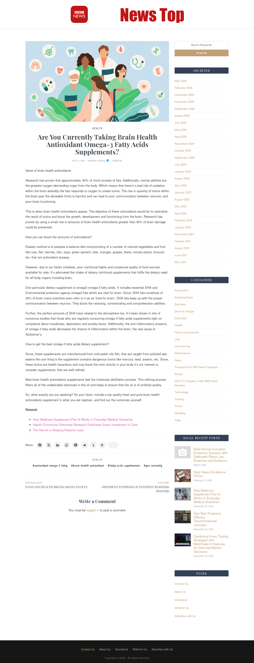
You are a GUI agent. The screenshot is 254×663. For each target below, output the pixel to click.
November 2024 (184, 143)
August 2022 (182, 199)
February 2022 (183, 220)
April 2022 (181, 213)
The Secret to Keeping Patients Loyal (58, 430)
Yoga (178, 420)
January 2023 (183, 192)
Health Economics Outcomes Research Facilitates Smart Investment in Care (85, 424)
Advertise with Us (185, 616)
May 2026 (181, 81)
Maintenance (182, 353)
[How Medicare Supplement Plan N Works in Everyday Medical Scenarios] (183, 493)
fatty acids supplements (125, 466)
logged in (92, 510)
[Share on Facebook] (39, 445)
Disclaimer (181, 600)
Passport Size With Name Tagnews (196, 367)
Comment (117, 161)
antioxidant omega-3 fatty (50, 466)
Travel (178, 406)
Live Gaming (182, 346)
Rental (178, 374)
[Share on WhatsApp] (66, 445)
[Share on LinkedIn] (57, 445)
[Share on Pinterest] (75, 445)
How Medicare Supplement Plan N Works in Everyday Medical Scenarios (83, 419)
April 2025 (181, 136)
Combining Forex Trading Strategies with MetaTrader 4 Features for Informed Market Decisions (211, 544)
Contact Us (181, 584)
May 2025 (181, 130)
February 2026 (183, 88)
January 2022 (183, 227)
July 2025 (180, 122)
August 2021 (182, 248)
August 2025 (182, 115)
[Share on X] (48, 445)
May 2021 (181, 262)
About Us (180, 592)
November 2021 (184, 234)
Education (181, 318)
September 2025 (185, 109)
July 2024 (180, 164)
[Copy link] (113, 445)
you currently (154, 466)
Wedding (180, 413)
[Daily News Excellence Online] (183, 475)
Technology (182, 392)
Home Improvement (187, 332)
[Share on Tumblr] (93, 445)
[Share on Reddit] (84, 445)
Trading (179, 399)
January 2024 (183, 171)
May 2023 (181, 185)
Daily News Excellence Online (210, 474)
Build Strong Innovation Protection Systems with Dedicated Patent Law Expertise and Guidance (210, 455)
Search (202, 53)
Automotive (181, 290)
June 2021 (181, 255)
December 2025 (184, 95)
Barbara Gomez (96, 161)
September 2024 (185, 157)
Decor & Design (184, 311)
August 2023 (182, 178)
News (178, 360)
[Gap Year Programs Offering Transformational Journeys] (183, 516)
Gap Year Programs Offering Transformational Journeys (207, 519)
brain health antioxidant (88, 466)
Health (97, 460)
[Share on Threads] (102, 445)
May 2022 (181, 206)
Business (180, 304)
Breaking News (184, 297)
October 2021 (183, 241)
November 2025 (184, 102)
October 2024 (183, 150)
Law (177, 339)
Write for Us (182, 608)
